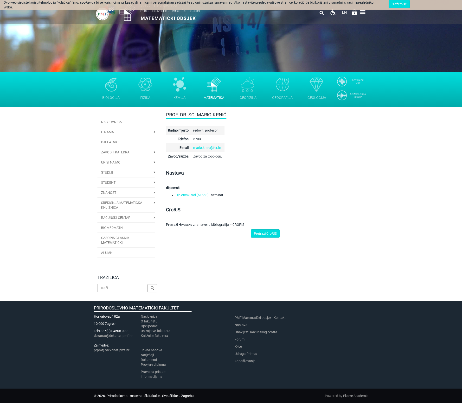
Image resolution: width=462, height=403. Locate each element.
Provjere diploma (153, 364)
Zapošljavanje (245, 361)
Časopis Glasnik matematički (115, 240)
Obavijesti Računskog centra (256, 332)
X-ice (238, 346)
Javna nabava (151, 350)
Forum (239, 339)
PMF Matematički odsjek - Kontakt (260, 318)
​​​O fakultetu (149, 321)
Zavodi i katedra (115, 152)
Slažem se (399, 4)
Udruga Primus (246, 354)
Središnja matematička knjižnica (121, 205)
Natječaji (147, 355)
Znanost (108, 193)
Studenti (108, 182)
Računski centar (115, 218)
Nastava (241, 325)
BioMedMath (112, 228)
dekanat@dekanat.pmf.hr (113, 336)
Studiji (107, 172)
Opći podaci (149, 326)
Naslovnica (111, 122)
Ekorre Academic (355, 396)
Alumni (107, 253)
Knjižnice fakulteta (154, 336)
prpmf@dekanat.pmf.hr (111, 350)
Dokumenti (149, 360)
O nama (107, 132)
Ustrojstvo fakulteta (155, 331)
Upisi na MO (111, 162)
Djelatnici (110, 142)
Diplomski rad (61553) (192, 195)
